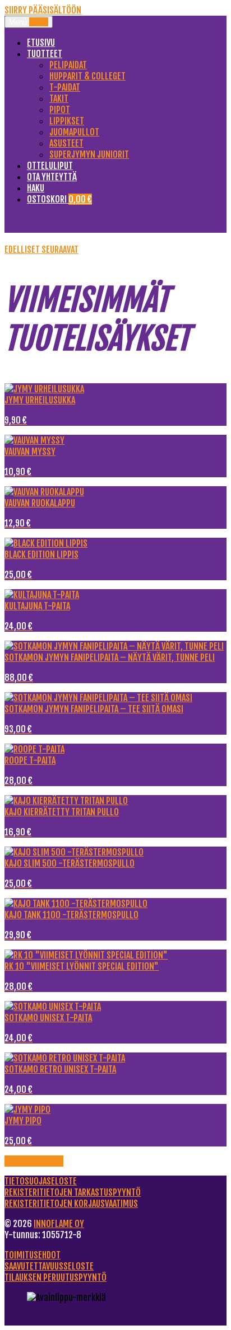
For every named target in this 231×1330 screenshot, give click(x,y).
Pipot (59, 109)
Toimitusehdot (32, 1255)
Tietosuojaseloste (40, 1181)
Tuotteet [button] (44, 53)
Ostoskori (59, 199)
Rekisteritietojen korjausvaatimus (71, 1203)
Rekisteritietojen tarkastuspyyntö (72, 1192)
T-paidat (64, 87)
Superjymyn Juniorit (89, 154)
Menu (28, 21)
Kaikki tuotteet (33, 1161)
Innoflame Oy (59, 1223)
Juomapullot (74, 132)
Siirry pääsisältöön (42, 10)
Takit (58, 98)
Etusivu (41, 42)
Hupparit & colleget (87, 76)
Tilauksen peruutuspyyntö (55, 1277)
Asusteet (66, 143)
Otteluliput (50, 165)
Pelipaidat (68, 65)
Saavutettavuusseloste (49, 1266)
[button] (22, 249)
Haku (35, 188)
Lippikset (66, 120)
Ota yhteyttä (52, 176)
